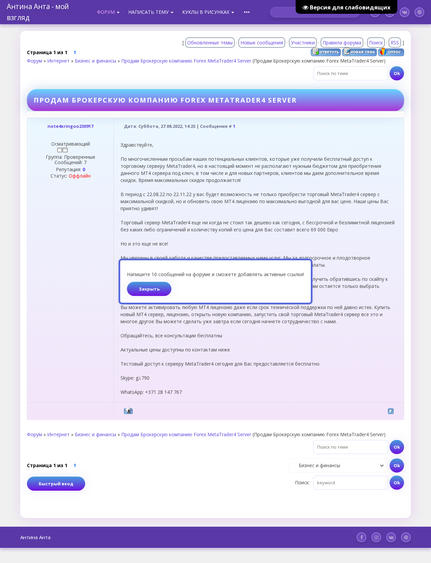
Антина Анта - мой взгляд (38, 12)
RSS (395, 42)
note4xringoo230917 (70, 126)
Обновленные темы (210, 42)
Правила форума (342, 42)
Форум (34, 61)
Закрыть (149, 289)
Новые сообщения (261, 42)
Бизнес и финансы (95, 61)
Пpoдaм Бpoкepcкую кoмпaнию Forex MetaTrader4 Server (186, 61)
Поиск (376, 42)
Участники (303, 42)
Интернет (58, 61)
